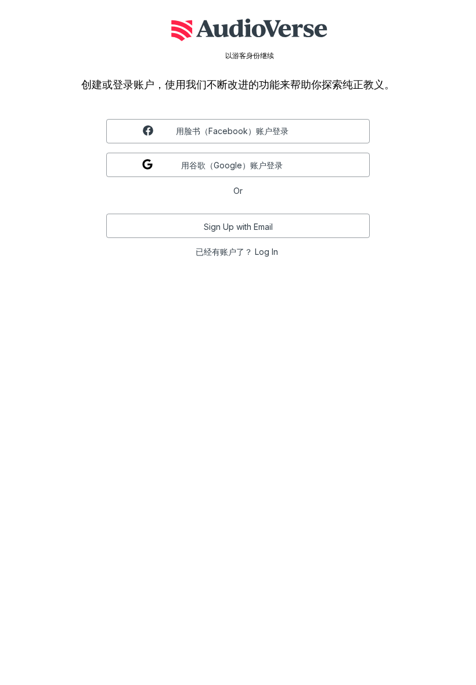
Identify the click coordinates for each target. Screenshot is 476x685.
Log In (266, 252)
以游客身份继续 (249, 56)
